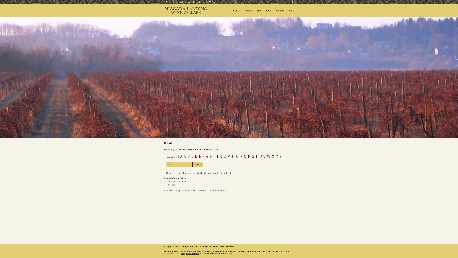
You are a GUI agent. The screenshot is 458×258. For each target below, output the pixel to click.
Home (291, 10)
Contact (280, 10)
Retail (269, 10)
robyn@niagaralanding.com (190, 253)
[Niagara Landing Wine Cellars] (186, 10)
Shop (259, 10)
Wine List (234, 10)
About (248, 10)
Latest (172, 156)
